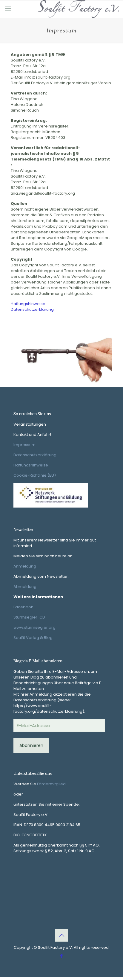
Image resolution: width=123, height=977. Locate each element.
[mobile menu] (8, 9)
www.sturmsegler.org (34, 627)
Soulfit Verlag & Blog (33, 637)
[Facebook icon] (61, 956)
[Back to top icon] (61, 935)
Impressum (24, 445)
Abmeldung (24, 586)
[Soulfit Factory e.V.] (78, 9)
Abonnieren (31, 745)
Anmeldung (24, 566)
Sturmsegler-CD (29, 617)
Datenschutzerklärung (32, 309)
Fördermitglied (51, 784)
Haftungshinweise (28, 304)
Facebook (23, 607)
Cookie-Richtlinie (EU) (34, 475)
